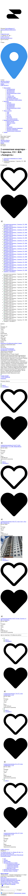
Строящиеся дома (11, 97)
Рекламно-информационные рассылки (10, 880)
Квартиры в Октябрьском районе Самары (11, 343)
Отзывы (6, 860)
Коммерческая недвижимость (11, 120)
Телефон (19, 890)
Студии (8, 94)
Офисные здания (11, 122)
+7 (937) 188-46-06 (5, 377)
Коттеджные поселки (12, 118)
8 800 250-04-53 (5, 85)
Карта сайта (4, 877)
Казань (2, 84)
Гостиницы (9, 127)
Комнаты (9, 102)
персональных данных (20, 893)
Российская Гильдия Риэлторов (9, 854)
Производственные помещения (15, 128)
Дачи (8, 113)
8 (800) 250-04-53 (5, 36)
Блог (5, 858)
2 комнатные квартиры (12, 865)
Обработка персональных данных (9, 881)
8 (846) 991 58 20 (5, 34)
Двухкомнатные (11, 90)
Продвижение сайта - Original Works (10, 882)
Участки (9, 114)
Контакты (13, 29)
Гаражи (5, 132)
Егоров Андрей (5, 375)
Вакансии (8, 29)
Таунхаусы (9, 117)
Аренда (7, 28)
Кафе (8, 125)
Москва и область (5, 81)
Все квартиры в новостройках (14, 100)
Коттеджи (9, 116)
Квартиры (6, 101)
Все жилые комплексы (12, 98)
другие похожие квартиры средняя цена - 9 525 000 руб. (8, 349)
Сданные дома (10, 96)
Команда (11, 28)
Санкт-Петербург (5, 82)
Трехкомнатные (11, 91)
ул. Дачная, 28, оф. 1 (16, 852)
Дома (8, 112)
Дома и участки (8, 110)
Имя (2, 890)
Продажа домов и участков (10, 871)
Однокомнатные (11, 89)
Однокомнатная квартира (13, 864)
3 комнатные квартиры (12, 866)
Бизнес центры (10, 121)
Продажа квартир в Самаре (10, 862)
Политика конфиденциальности (9, 878)
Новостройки (7, 87)
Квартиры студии (11, 868)
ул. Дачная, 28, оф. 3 (6, 852)
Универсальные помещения (14, 131)
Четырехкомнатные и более (14, 93)
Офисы (8, 124)
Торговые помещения (12, 129)
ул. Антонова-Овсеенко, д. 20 (12, 853)
